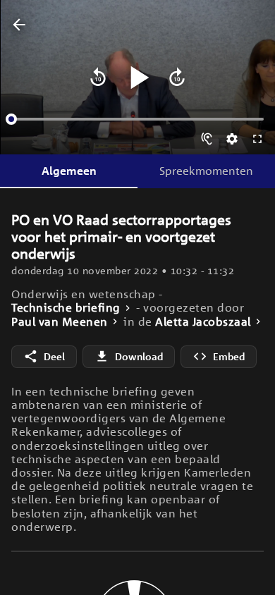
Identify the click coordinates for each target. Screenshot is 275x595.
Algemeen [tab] (69, 171)
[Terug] (19, 25)
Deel (54, 356)
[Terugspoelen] (98, 78)
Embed (229, 356)
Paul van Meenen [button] (59, 322)
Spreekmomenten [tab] (206, 171)
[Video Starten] (137, 77)
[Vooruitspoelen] (176, 78)
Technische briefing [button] (66, 307)
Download (139, 356)
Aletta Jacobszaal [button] (203, 322)
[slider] (11, 119)
